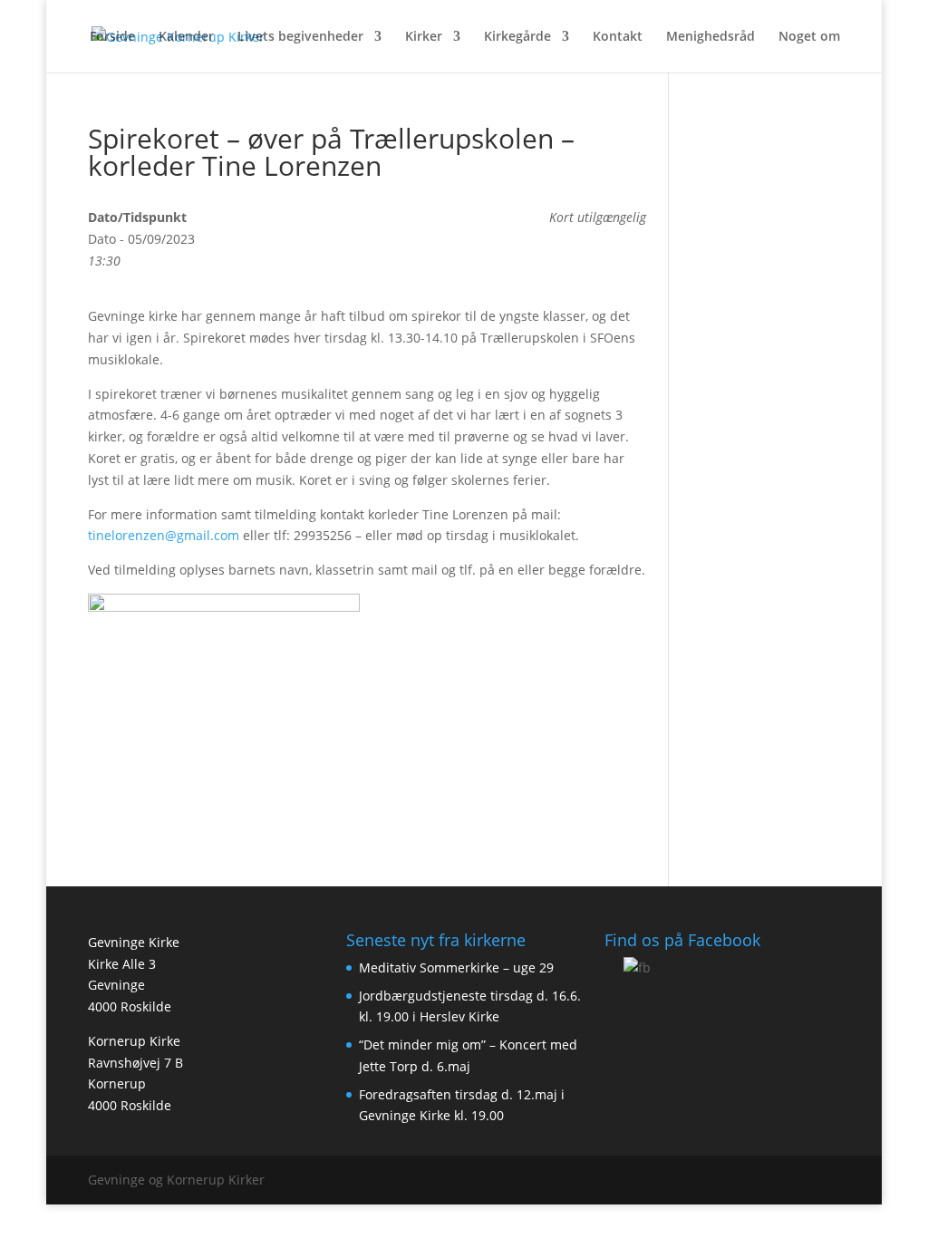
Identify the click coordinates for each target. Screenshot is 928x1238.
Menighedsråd (710, 37)
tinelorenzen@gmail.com (163, 535)
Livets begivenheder (300, 37)
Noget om (809, 37)
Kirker (423, 37)
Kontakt (618, 37)
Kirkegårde (517, 37)
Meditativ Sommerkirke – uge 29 (456, 967)
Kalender (186, 37)
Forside (112, 37)
